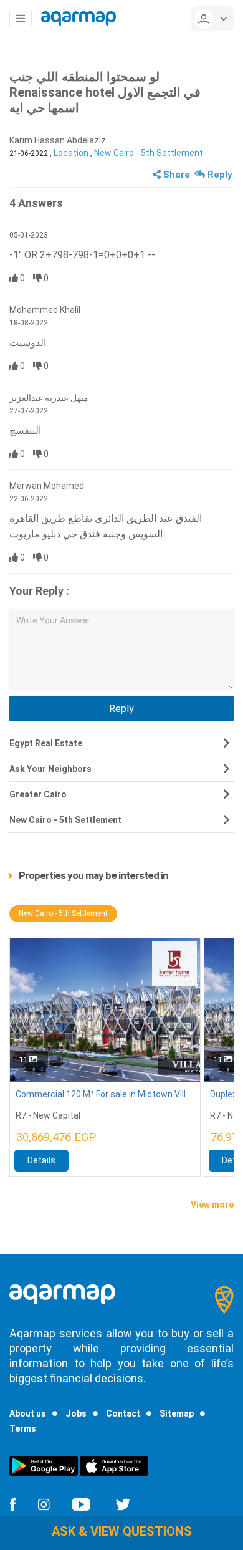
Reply (218, 174)
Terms (22, 1428)
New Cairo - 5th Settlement (148, 153)
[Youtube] (81, 1503)
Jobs (76, 1413)
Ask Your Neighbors (50, 769)
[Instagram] (43, 1503)
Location (71, 153)
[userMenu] (212, 18)
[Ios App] (114, 1465)
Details (41, 1160)
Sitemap (177, 1413)
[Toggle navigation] (20, 19)
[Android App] (43, 1465)
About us (27, 1413)
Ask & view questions (122, 1531)
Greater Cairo (38, 794)
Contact (123, 1413)
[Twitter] (123, 1503)
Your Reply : (39, 590)
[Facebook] (12, 1503)
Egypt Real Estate (45, 743)
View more (212, 1205)
